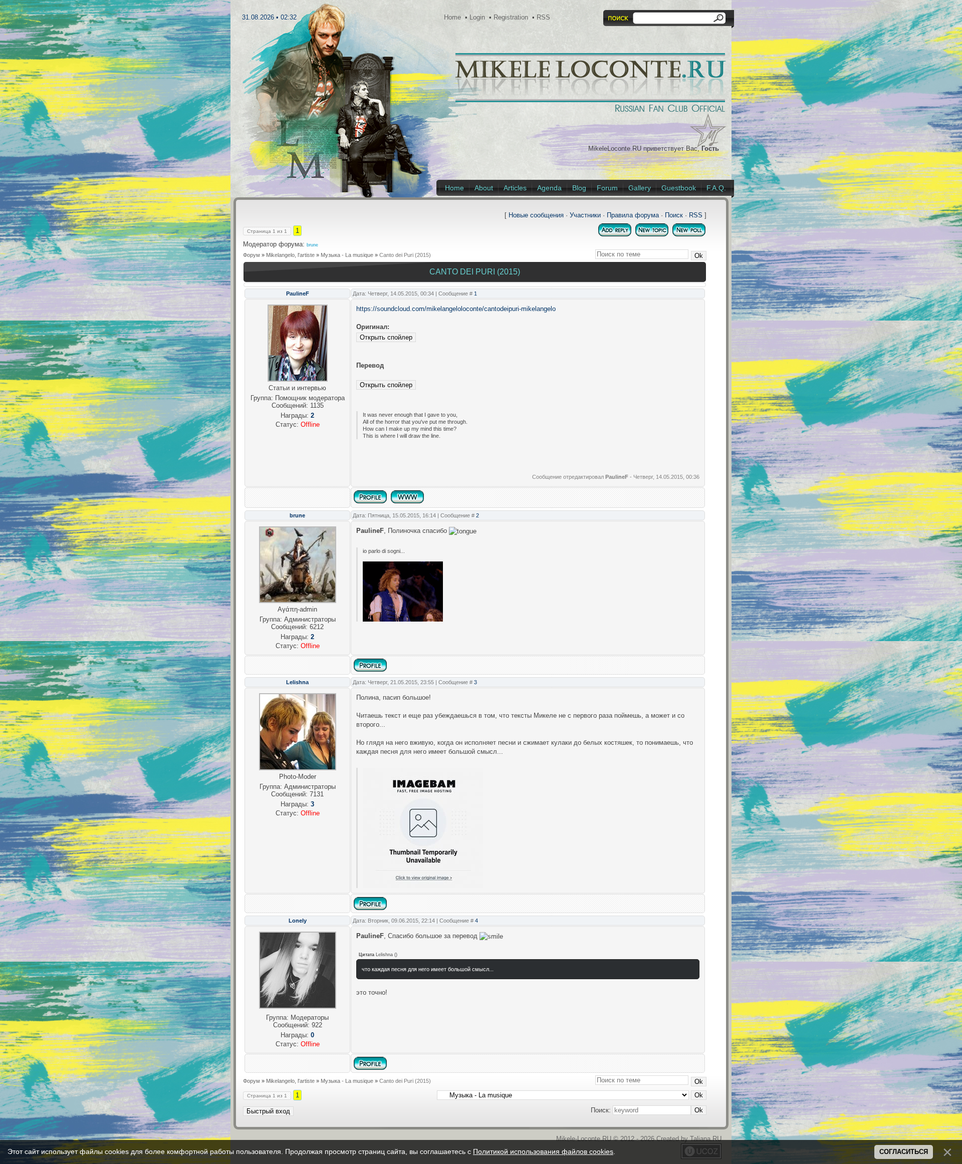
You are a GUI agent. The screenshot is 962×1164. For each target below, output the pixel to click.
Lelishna (297, 682)
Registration (511, 17)
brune (312, 244)
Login (477, 17)
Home (452, 17)
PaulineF (297, 293)
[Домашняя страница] (407, 496)
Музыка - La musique (347, 255)
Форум (251, 255)
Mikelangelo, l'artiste (290, 255)
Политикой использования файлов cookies (543, 1151)
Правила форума (633, 215)
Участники (585, 215)
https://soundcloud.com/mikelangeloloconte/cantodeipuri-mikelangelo (456, 309)
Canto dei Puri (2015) (405, 255)
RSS (543, 17)
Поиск (674, 215)
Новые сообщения (536, 215)
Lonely (298, 921)
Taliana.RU (706, 1138)
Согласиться (903, 1151)
